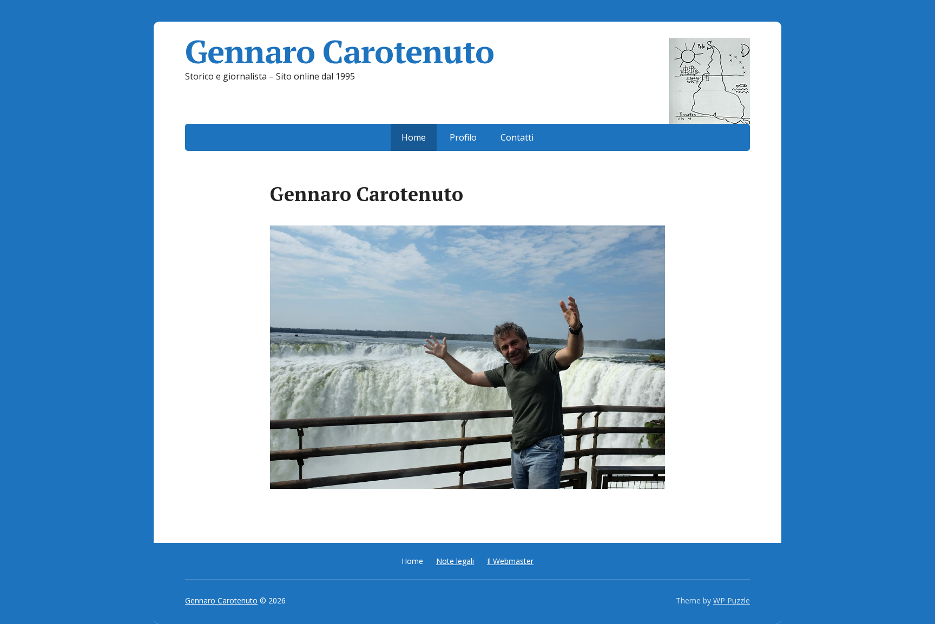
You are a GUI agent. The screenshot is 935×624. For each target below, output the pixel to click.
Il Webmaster (510, 561)
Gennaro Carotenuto (339, 51)
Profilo (463, 137)
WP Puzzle (731, 600)
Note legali (455, 561)
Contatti (517, 137)
